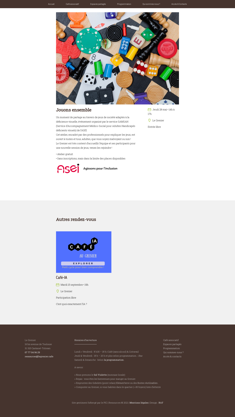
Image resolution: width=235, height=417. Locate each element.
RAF (161, 402)
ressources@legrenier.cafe (39, 356)
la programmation (114, 359)
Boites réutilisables (147, 383)
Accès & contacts (172, 356)
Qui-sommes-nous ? (151, 4)
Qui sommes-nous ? (173, 352)
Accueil (51, 4)
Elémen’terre (123, 383)
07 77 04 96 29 (32, 352)
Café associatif (72, 4)
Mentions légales (139, 402)
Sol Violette (100, 374)
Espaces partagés (98, 4)
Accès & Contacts (179, 4)
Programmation (124, 4)
